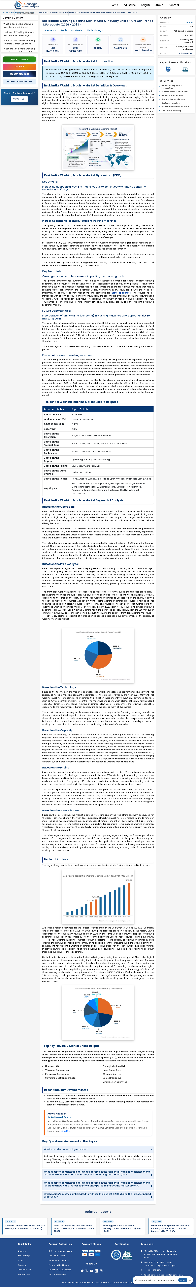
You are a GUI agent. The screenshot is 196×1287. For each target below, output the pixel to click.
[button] (19, 18)
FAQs (20, 1260)
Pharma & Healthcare (59, 1265)
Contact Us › (19, 99)
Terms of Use (24, 1274)
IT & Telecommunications (60, 1251)
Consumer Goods (57, 1255)
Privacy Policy (24, 1269)
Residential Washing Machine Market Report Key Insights (18, 34)
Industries (129, 5)
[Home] (27, 5)
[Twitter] (87, 1271)
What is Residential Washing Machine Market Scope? (18, 26)
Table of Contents (71, 30)
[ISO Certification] (168, 69)
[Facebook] (82, 1271)
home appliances (121, 292)
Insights (145, 5)
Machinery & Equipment (60, 1269)
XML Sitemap (24, 1255)
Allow (182, 1280)
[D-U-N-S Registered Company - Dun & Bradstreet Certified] (185, 69)
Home (114, 5)
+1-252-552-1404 (153, 1270)
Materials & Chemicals (59, 1260)
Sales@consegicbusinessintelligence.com (163, 1275)
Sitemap (22, 1251)
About (159, 5)
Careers (22, 1265)
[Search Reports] (64, 14)
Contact (173, 5)
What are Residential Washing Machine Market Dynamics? (19, 42)
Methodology (95, 30)
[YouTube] (91, 1271)
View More (66, 1131)
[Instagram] (101, 1271)
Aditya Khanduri (56, 1113)
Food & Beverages (57, 1274)
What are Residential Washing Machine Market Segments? (19, 50)
